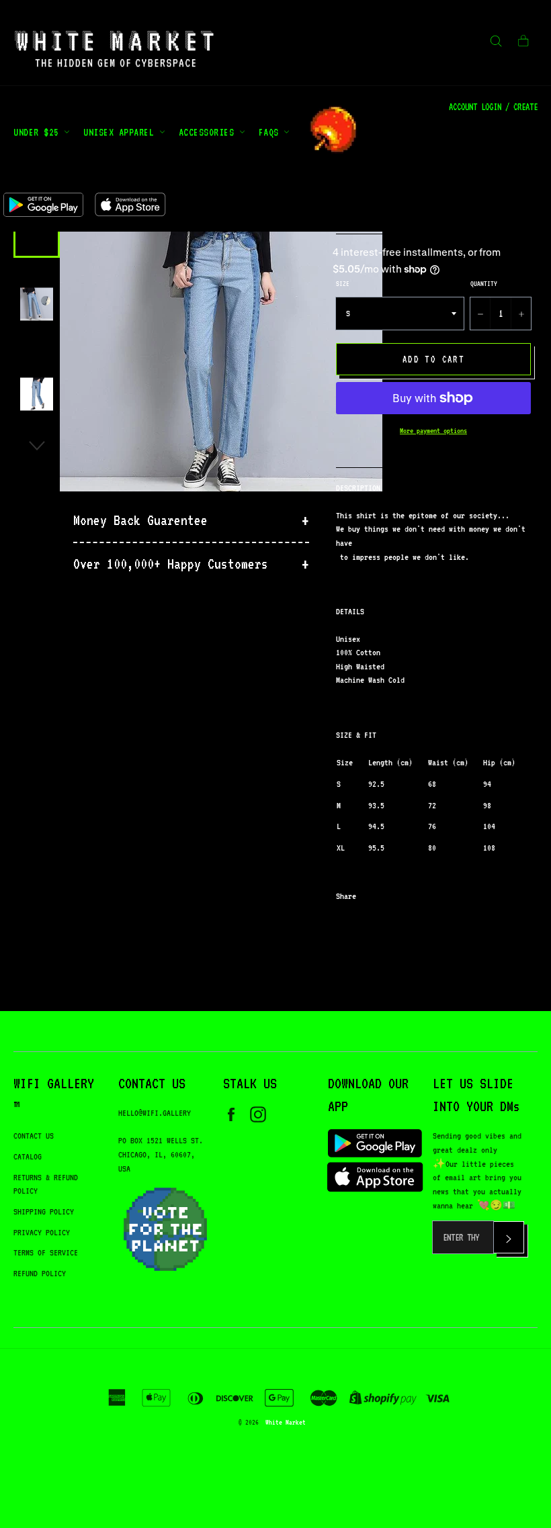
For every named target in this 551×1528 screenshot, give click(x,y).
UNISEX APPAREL (121, 132)
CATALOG (27, 1156)
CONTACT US (33, 1136)
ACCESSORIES (209, 132)
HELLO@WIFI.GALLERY (154, 1113)
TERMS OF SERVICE (45, 1252)
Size (342, 283)
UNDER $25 (38, 132)
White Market (285, 1422)
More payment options (433, 430)
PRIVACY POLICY (41, 1232)
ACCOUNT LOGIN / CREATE (493, 106)
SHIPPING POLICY (43, 1211)
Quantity (483, 283)
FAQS (271, 132)
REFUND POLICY (39, 1273)
